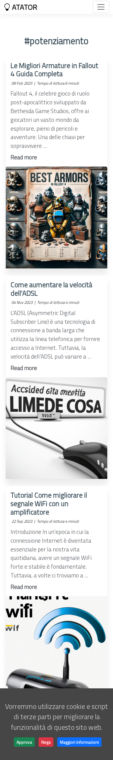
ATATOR (24, 7)
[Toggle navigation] (101, 7)
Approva (24, 742)
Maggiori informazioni (79, 742)
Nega (46, 742)
